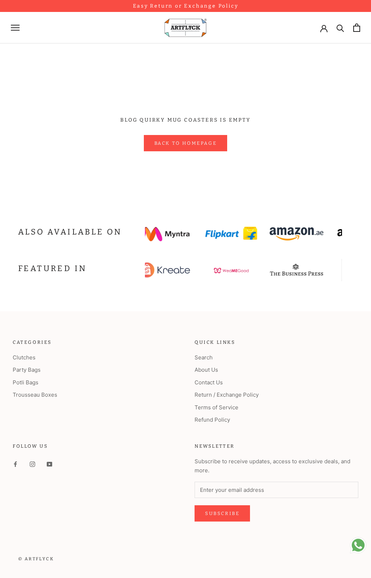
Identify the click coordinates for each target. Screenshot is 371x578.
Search (204, 357)
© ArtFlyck (36, 558)
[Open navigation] (15, 28)
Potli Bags (25, 382)
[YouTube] (49, 463)
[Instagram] (32, 463)
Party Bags (27, 369)
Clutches (24, 357)
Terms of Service (216, 407)
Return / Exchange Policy (227, 394)
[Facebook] (15, 463)
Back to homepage (185, 143)
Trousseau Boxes (35, 394)
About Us (206, 369)
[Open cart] (356, 28)
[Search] (340, 27)
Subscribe (222, 513)
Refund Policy (212, 419)
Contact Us (209, 382)
